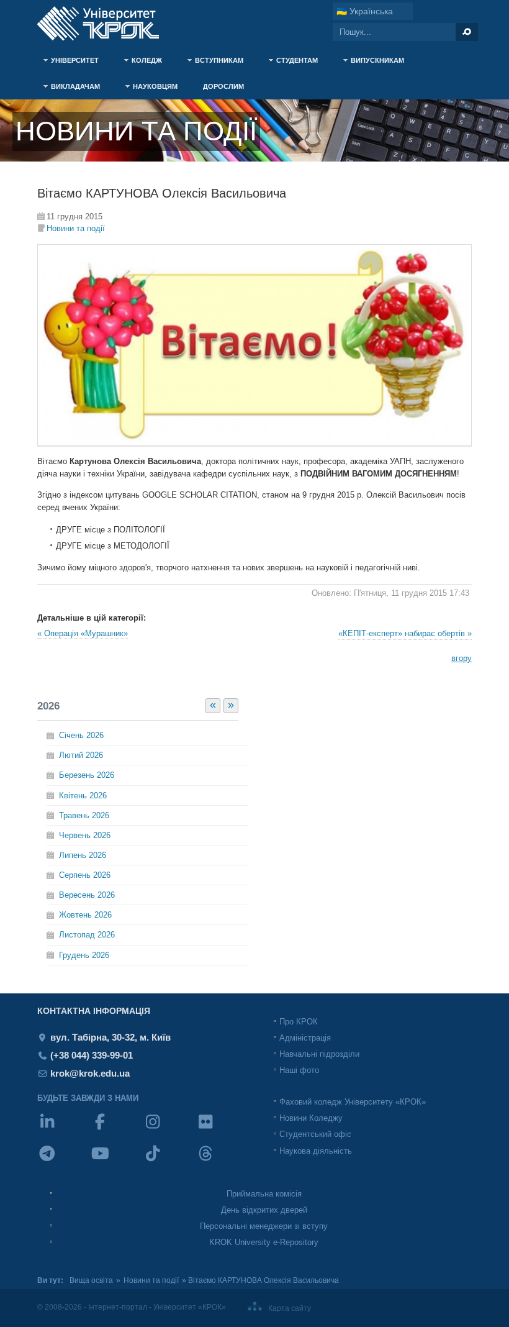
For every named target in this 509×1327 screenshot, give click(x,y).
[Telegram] (63, 1161)
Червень (84, 835)
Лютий (81, 755)
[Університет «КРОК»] (105, 23)
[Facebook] (116, 1130)
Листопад (87, 934)
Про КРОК (298, 1021)
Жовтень (85, 914)
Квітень (83, 795)
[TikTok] (169, 1161)
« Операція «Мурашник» (82, 633)
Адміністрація (305, 1037)
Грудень (84, 955)
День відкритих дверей (264, 1210)
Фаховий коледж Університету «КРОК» (352, 1101)
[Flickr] (222, 1130)
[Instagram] (169, 1130)
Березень (86, 775)
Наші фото (299, 1070)
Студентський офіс (315, 1134)
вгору (461, 658)
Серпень (84, 875)
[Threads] (222, 1161)
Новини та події (76, 228)
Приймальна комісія (264, 1193)
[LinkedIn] (63, 1130)
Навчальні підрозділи (319, 1054)
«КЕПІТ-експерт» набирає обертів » (405, 633)
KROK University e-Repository (263, 1242)
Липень (82, 855)
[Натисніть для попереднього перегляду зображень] (254, 443)
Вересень (87, 895)
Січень (81, 735)
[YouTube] (116, 1161)
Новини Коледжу (311, 1118)
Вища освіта (91, 1280)
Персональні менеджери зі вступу (264, 1226)
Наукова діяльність (315, 1151)
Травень (84, 815)
